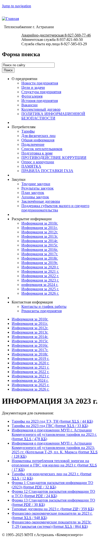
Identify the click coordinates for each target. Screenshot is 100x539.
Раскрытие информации (32, 219)
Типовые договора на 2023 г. (53, 509)
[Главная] (10, 19)
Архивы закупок (35, 197)
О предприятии (24, 79)
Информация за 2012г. (39, 232)
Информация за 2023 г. (40, 280)
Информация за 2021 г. (40, 271)
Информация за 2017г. (39, 254)
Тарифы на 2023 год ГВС (50, 426)
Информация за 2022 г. (40, 276)
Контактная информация (32, 302)
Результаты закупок (37, 188)
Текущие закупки (35, 184)
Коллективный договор (40, 109)
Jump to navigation (16, 6)
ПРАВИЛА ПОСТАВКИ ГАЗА (47, 171)
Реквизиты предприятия (41, 311)
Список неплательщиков (41, 149)
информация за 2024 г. (39, 285)
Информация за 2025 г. (40, 289)
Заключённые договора (40, 201)
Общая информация (37, 140)
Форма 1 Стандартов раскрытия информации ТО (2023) (52, 485)
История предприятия (39, 101)
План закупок (32, 193)
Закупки (18, 179)
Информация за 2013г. (39, 236)
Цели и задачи (33, 87)
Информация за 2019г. (39, 263)
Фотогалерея (31, 96)
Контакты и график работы (44, 306)
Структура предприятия (41, 92)
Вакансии (29, 105)
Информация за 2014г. (39, 241)
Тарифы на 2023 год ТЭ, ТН (52, 421)
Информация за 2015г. (39, 245)
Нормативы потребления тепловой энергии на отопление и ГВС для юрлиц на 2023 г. (54, 465)
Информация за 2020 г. (40, 267)
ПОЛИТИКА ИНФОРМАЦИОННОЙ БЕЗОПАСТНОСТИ (53, 116)
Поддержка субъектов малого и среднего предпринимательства (55, 208)
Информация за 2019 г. (30, 358)
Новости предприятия (39, 83)
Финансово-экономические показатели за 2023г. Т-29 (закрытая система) (52, 524)
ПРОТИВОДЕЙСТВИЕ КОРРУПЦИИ (53, 157)
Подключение (32, 144)
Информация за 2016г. (39, 249)
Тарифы (28, 131)
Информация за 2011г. (39, 228)
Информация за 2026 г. (40, 293)
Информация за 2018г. (39, 258)
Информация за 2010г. (39, 223)
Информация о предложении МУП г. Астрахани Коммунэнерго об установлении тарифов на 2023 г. (54, 434)
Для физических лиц (38, 136)
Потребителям (23, 127)
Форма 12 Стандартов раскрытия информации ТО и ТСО (53, 493)
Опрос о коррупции (37, 162)
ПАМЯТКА (31, 166)
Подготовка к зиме (37, 153)
